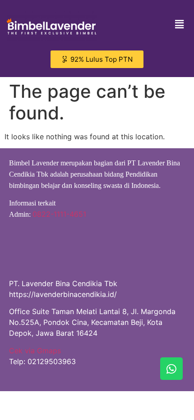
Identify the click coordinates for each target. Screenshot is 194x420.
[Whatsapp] (171, 368)
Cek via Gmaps (35, 350)
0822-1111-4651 (59, 214)
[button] (179, 24)
